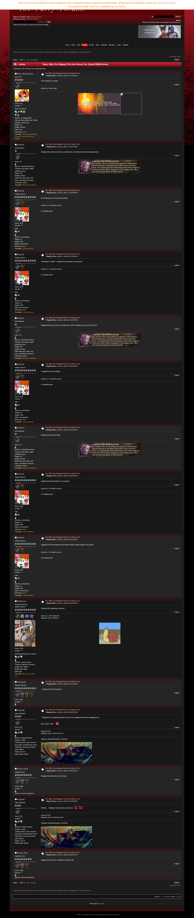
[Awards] (18, 115)
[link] (24, 132)
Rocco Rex (22, 768)
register (38, 17)
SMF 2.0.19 (81, 914)
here (96, 6)
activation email (31, 19)
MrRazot (21, 601)
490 (28, 60)
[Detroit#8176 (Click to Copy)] (18, 231)
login (32, 17)
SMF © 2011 (90, 914)
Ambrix (20, 144)
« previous (172, 56)
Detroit (20, 191)
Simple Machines (100, 914)
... (26, 60)
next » (179, 56)
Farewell (21, 682)
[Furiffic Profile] (16, 115)
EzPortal (101, 903)
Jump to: (157, 896)
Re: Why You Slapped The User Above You (62, 73)
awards (18, 83)
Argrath (21, 710)
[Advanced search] (152, 16)
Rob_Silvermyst (25, 73)
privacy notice (169, 3)
